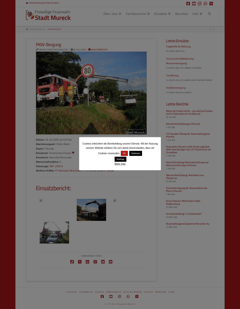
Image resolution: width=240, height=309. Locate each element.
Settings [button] (120, 159)
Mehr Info (120, 164)
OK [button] (124, 153)
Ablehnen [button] (135, 153)
